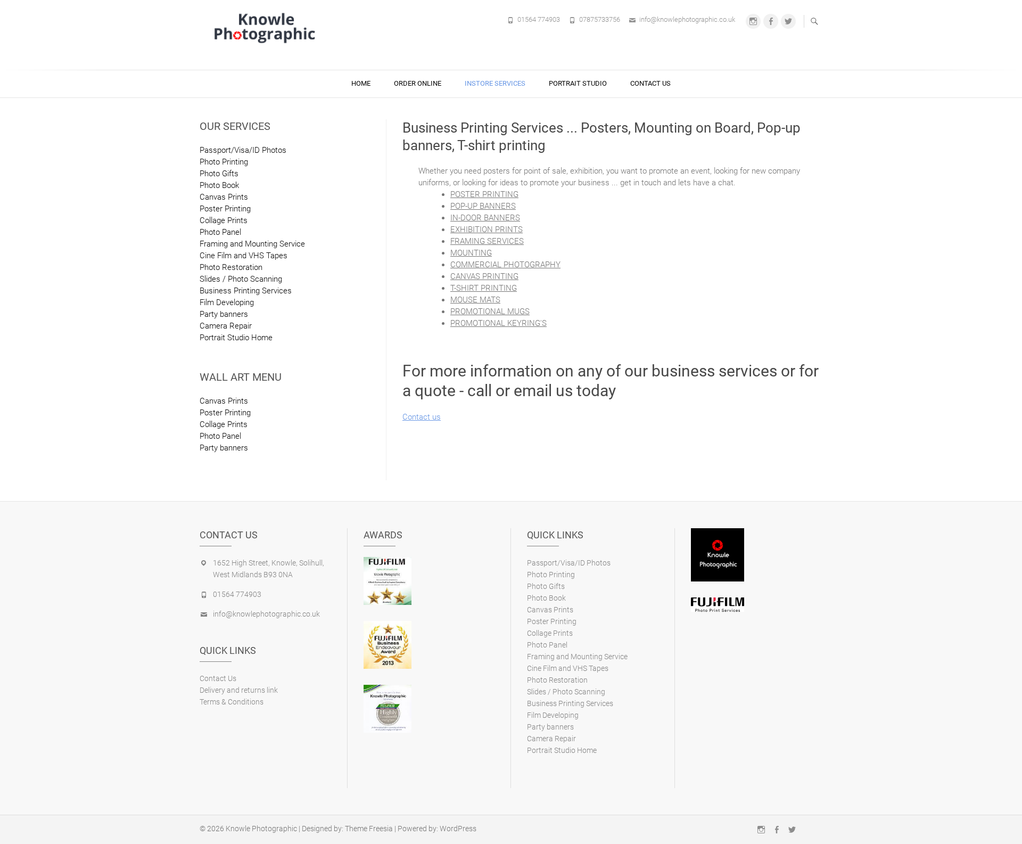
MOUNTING (471, 253)
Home (360, 83)
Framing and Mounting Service (252, 244)
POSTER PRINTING (484, 194)
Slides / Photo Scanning (241, 279)
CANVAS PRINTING (484, 276)
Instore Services (495, 83)
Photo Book (219, 185)
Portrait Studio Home (236, 337)
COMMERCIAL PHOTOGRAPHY (505, 264)
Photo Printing (224, 162)
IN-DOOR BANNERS (485, 218)
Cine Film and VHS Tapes (243, 255)
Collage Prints (224, 220)
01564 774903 (538, 19)
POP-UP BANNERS (483, 206)
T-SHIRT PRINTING (483, 288)
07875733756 (599, 19)
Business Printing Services (246, 291)
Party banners (224, 314)
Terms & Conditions (231, 702)
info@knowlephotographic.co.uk (687, 19)
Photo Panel (220, 232)
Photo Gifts (219, 173)
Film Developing (227, 302)
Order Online (417, 83)
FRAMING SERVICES (487, 241)
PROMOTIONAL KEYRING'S (498, 323)
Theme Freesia (369, 828)
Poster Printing (225, 209)
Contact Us (650, 83)
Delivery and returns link (239, 690)
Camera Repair (226, 326)
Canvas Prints (224, 197)
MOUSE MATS (475, 300)
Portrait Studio (578, 83)
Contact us (421, 417)
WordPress (458, 828)
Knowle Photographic (261, 828)
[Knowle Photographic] (266, 27)
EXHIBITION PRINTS (486, 229)
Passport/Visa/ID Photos (243, 150)
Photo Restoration (231, 267)
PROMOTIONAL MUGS (490, 311)
